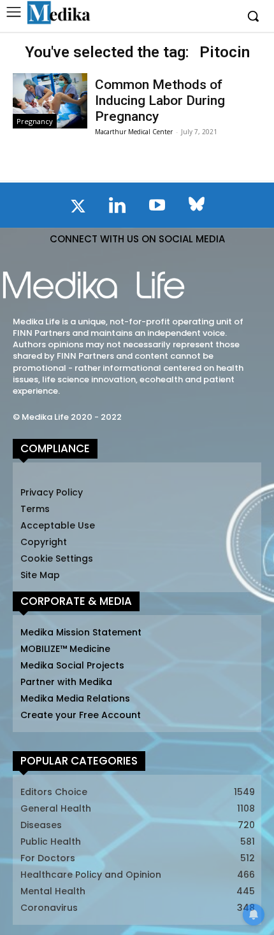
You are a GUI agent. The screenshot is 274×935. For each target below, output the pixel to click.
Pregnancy (35, 121)
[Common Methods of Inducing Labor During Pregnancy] (50, 101)
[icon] (78, 209)
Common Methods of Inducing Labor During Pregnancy (160, 100)
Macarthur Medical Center (134, 131)
